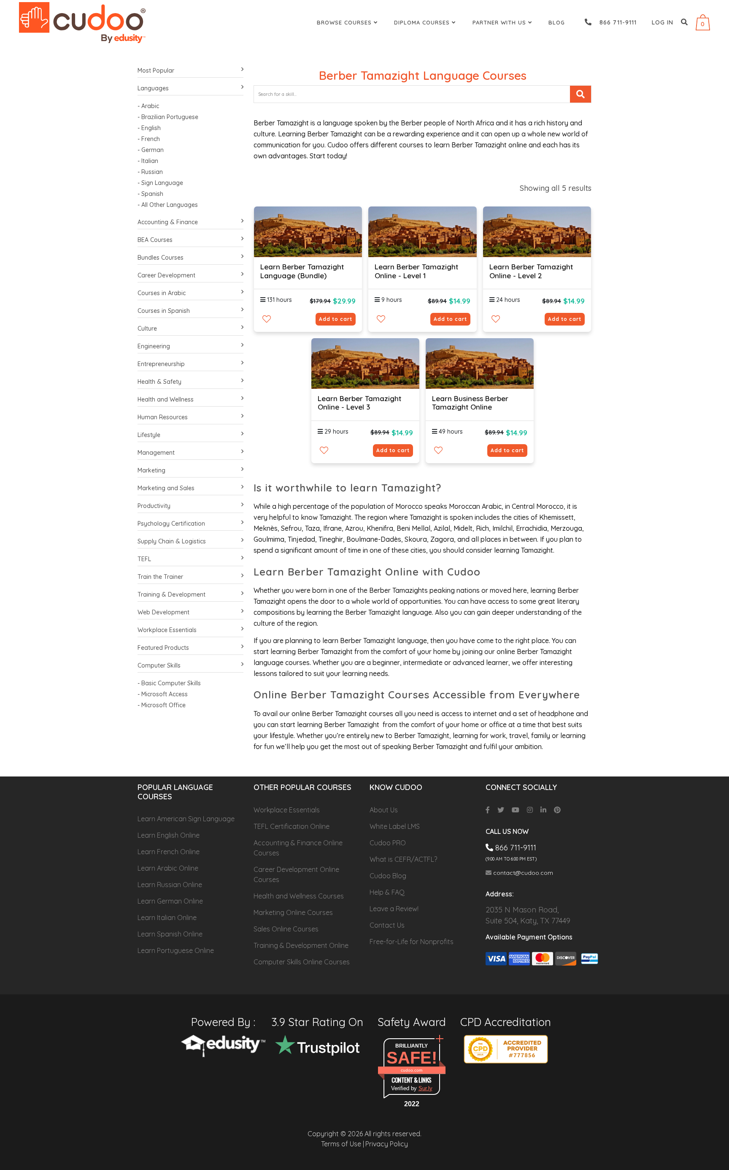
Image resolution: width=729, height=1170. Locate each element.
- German (151, 150)
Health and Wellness (166, 399)
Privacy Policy (386, 1144)
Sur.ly (425, 1088)
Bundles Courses (161, 257)
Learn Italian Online (167, 917)
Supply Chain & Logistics (172, 541)
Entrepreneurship (161, 364)
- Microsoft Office (162, 705)
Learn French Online (169, 851)
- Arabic (148, 106)
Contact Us (387, 925)
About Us (384, 810)
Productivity (154, 506)
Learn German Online (170, 901)
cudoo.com (411, 1070)
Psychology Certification (171, 523)
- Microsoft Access (163, 694)
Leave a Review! (394, 908)
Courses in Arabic (162, 293)
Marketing (151, 470)
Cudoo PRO (388, 843)
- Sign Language (160, 183)
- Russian (150, 172)
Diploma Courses (423, 22)
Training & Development (171, 594)
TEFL (144, 559)
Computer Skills (159, 665)
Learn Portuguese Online (176, 950)
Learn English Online (169, 835)
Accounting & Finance (168, 222)
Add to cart (335, 319)
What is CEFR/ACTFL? (403, 859)
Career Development (166, 275)
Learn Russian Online (170, 884)
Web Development (163, 612)
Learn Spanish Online (170, 934)
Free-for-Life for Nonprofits (412, 941)
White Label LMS (395, 826)
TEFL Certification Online (291, 826)
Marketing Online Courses (293, 912)
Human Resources (163, 417)
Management (156, 452)
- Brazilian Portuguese (168, 117)
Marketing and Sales (166, 488)
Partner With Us (500, 22)
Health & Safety (159, 381)
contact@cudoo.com (522, 873)
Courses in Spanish (164, 311)
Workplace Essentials (167, 630)
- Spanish (150, 194)
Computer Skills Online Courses (302, 962)
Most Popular (156, 70)
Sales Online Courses (286, 929)
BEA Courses (155, 240)
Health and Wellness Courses (299, 896)
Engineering (154, 346)
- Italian (148, 161)
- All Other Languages (168, 205)
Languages (153, 88)
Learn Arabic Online (168, 868)
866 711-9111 (615, 22)
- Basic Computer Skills (169, 683)
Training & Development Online (301, 945)
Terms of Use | (342, 1144)
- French (149, 139)
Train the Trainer (160, 577)
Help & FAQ (387, 892)
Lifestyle (149, 435)
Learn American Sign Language (186, 818)
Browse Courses (345, 22)
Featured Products (163, 648)
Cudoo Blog (388, 875)
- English (149, 128)
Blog (556, 22)
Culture (147, 328)
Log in (662, 22)
